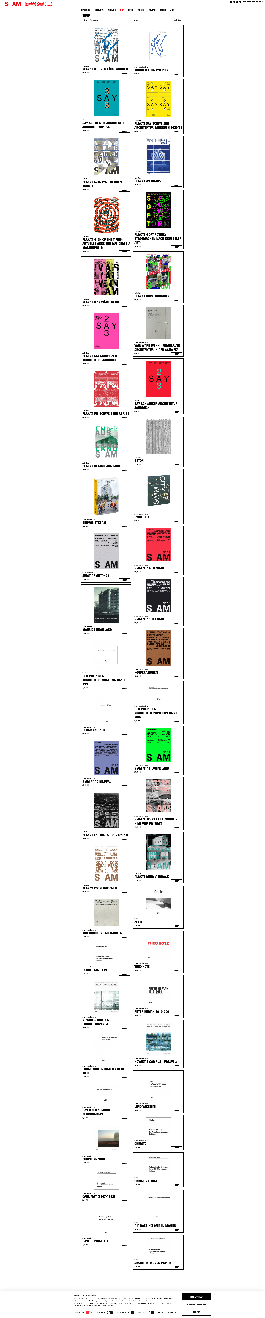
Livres (136, 20)
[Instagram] (234, 2)
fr (263, 2)
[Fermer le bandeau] (214, 1294)
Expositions (85, 10)
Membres (152, 10)
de (257, 2)
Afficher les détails (165, 1313)
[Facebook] (231, 2)
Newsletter (246, 2)
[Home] (28, 4)
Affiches (177, 20)
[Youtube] (240, 2)
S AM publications (91, 20)
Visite (172, 10)
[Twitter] (237, 2)
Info (253, 2)
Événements (99, 10)
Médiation (112, 10)
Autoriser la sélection (197, 1304)
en (260, 2)
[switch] (110, 1312)
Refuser (196, 1312)
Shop (122, 10)
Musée (130, 10)
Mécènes (141, 10)
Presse (163, 10)
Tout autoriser (196, 1297)
